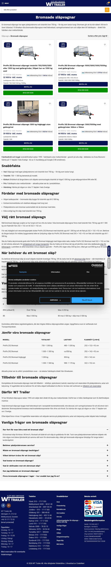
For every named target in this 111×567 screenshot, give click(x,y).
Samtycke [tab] (23, 272)
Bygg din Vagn (28, 93)
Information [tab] (55, 272)
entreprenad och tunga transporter (36, 244)
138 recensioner (17, 490)
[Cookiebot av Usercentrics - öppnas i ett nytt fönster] (93, 265)
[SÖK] (107, 10)
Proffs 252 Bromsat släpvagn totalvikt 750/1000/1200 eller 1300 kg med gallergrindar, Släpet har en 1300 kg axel (27, 68)
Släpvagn (5, 36)
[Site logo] (55, 3)
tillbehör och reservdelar (92, 386)
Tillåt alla (87, 300)
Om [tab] (88, 272)
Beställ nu (28, 87)
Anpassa (54, 300)
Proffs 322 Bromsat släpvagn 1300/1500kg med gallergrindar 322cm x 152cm (79, 125)
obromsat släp (79, 259)
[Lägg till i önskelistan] (50, 44)
